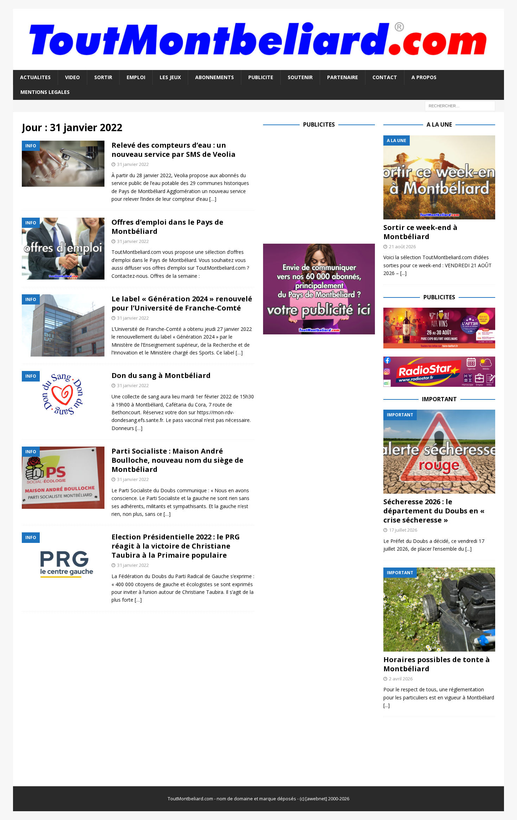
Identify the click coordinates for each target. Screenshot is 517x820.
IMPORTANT (439, 399)
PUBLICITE (260, 77)
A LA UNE (439, 124)
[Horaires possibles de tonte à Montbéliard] (439, 610)
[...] (403, 273)
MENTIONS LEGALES (45, 92)
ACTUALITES (35, 77)
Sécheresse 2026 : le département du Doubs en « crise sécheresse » (434, 511)
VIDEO (72, 77)
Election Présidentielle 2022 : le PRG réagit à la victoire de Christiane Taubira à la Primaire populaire (175, 546)
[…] (212, 199)
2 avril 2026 (401, 678)
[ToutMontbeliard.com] (258, 66)
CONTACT (384, 77)
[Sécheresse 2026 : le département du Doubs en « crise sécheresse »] (439, 452)
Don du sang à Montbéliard (161, 375)
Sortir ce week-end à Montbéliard (420, 232)
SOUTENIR (300, 77)
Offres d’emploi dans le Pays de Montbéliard (167, 226)
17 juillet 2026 (403, 530)
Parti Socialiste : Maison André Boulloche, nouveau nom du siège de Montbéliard (177, 460)
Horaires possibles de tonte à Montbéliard (436, 664)
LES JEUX (170, 77)
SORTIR (103, 77)
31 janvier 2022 (133, 164)
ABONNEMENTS (214, 77)
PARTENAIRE (342, 77)
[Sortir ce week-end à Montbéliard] (439, 177)
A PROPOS (423, 77)
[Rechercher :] (460, 105)
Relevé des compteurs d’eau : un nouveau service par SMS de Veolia (173, 149)
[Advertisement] (322, 184)
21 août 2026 (402, 246)
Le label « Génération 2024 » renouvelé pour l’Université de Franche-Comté (181, 303)
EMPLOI (136, 77)
